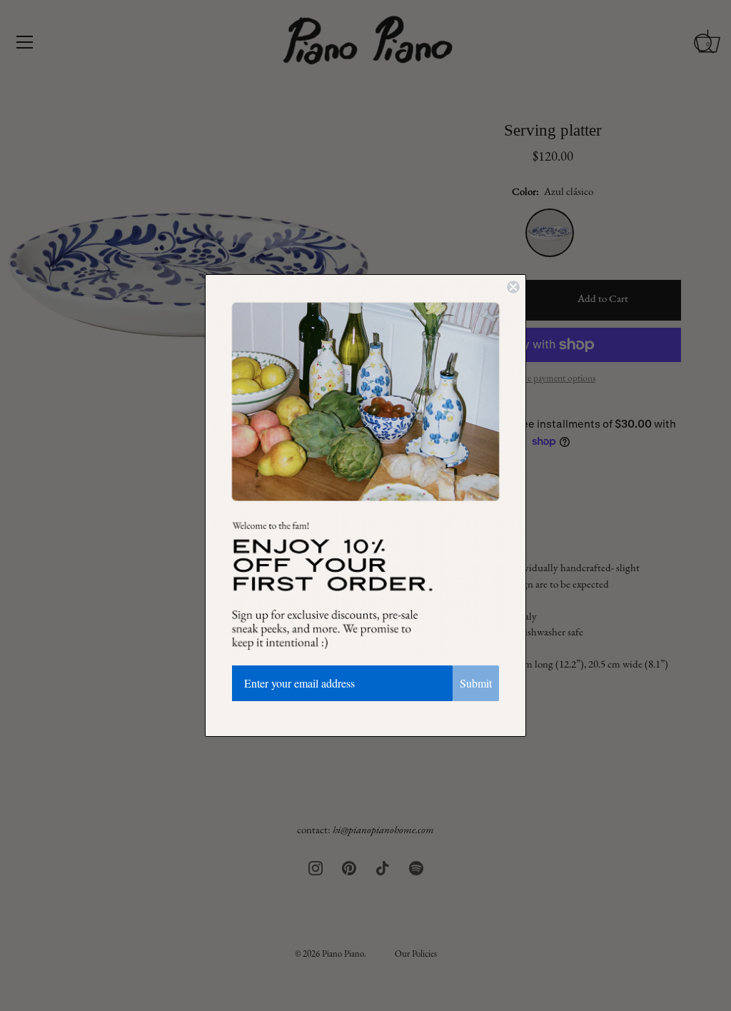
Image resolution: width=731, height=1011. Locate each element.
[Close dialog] (513, 287)
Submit (476, 682)
